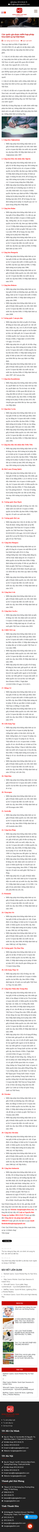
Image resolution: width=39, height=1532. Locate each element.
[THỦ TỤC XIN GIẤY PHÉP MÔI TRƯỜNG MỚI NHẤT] (8, 1347)
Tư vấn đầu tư (8, 1423)
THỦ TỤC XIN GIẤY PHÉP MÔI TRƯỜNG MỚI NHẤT (25, 1343)
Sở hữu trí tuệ (7, 1426)
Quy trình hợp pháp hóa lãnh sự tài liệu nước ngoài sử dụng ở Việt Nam (19, 1262)
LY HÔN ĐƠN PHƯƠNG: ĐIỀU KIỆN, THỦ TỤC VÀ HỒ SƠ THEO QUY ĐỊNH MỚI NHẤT (25, 1321)
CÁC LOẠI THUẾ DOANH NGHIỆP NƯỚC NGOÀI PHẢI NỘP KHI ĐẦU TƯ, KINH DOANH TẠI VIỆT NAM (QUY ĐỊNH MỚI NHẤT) (25, 1334)
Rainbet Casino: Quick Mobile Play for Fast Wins (20, 1274)
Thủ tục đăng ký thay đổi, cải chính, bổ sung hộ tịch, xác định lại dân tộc (18, 1252)
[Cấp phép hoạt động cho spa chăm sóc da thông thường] (8, 1311)
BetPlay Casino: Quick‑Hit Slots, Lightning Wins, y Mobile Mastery (18, 1393)
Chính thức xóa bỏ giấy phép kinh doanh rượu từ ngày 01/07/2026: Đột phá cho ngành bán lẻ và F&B (25, 1357)
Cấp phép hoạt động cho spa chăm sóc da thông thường (25, 1308)
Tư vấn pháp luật (9, 1420)
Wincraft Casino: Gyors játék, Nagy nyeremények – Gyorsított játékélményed (18, 1388)
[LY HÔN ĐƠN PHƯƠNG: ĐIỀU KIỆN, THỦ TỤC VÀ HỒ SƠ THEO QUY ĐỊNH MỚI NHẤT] (8, 1323)
